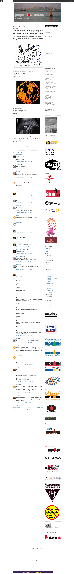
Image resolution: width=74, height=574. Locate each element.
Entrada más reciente (17, 407)
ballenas (49, 281)
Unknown (18, 355)
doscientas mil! (50, 290)
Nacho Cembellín (19, 256)
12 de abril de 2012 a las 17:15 (24, 381)
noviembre (49, 257)
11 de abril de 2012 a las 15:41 (24, 364)
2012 (47, 253)
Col (17, 229)
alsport (17, 215)
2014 (47, 250)
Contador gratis (47, 32)
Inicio (29, 407)
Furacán (18, 222)
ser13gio (18, 180)
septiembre (49, 260)
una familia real (50, 276)
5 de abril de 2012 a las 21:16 (24, 342)
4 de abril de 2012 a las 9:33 (24, 202)
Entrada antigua (39, 407)
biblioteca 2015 (39, 24)
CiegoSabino (19, 154)
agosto (48, 262)
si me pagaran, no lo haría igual (53, 285)
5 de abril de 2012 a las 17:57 (24, 269)
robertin (17, 205)
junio (48, 266)
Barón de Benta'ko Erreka (21, 249)
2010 (47, 302)
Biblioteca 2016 (48, 24)
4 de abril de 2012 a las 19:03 (24, 239)
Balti (17, 338)
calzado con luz (50, 283)
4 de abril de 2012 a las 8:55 (24, 188)
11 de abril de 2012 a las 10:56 (24, 352)
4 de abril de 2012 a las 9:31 (24, 195)
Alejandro (18, 198)
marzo (48, 294)
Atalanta (18, 235)
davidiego (18, 192)
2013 (47, 251)
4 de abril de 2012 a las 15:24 (24, 225)
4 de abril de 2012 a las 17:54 (24, 232)
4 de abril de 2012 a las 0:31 (24, 161)
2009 (47, 303)
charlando (49, 271)
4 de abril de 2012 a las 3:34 (24, 168)
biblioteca (32, 24)
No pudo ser (49, 292)
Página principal (17, 24)
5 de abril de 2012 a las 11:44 (24, 253)
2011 (47, 300)
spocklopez (18, 164)
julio (48, 264)
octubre (49, 258)
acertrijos (15, 28)
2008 (47, 305)
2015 (47, 248)
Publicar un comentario (17, 405)
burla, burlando (50, 273)
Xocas (17, 171)
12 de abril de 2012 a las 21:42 (24, 392)
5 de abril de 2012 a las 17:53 (24, 261)
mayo (48, 267)
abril (48, 269)
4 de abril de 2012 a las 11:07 (24, 219)
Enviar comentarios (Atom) (24, 409)
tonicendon (18, 264)
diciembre (49, 255)
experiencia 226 (25, 24)
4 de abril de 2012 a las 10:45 (24, 212)
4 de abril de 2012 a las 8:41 (24, 177)
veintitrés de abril (50, 274)
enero (48, 298)
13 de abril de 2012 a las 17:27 (24, 402)
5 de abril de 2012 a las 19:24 (24, 335)
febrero (48, 296)
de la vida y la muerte (51, 286)
